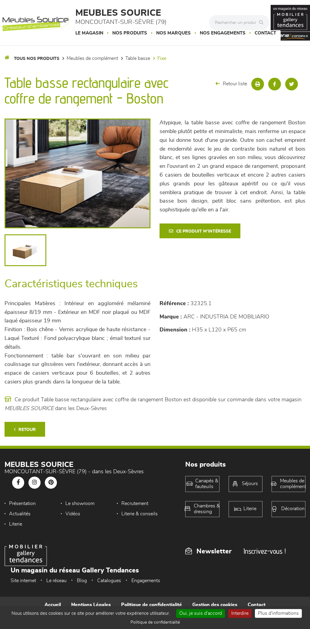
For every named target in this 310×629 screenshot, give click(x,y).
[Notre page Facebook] (18, 483)
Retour (27, 430)
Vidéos (72, 513)
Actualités (20, 513)
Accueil (53, 604)
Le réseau (56, 580)
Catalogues (109, 580)
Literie (15, 524)
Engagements (145, 580)
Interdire (240, 613)
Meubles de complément (92, 58)
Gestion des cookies (214, 604)
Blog (82, 580)
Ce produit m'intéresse (203, 231)
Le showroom (79, 503)
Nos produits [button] (129, 33)
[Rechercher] (262, 22)
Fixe (161, 58)
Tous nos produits (36, 59)
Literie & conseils (139, 513)
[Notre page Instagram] (34, 483)
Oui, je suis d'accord (200, 613)
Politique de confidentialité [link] (155, 622)
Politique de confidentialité (151, 604)
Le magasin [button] (89, 33)
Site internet (23, 580)
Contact (265, 33)
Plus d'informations (278, 613)
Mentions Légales (91, 604)
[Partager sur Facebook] (274, 84)
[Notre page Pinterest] (51, 483)
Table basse (137, 58)
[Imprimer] (257, 84)
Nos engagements (223, 33)
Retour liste (235, 83)
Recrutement (134, 503)
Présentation (22, 503)
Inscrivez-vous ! (264, 551)
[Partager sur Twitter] (291, 84)
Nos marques (173, 33)
